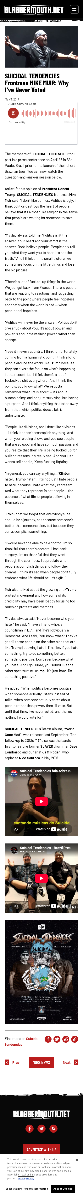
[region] (41, 1175)
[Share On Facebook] (48, 1039)
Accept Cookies (62, 1188)
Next (67, 1062)
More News (41, 1062)
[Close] (77, 1160)
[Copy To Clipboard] (74, 1039)
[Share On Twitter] (56, 1039)
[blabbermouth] (34, 13)
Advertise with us (41, 1149)
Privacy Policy (26, 1178)
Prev (16, 1062)
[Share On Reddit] (65, 1039)
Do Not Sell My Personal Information (26, 1188)
